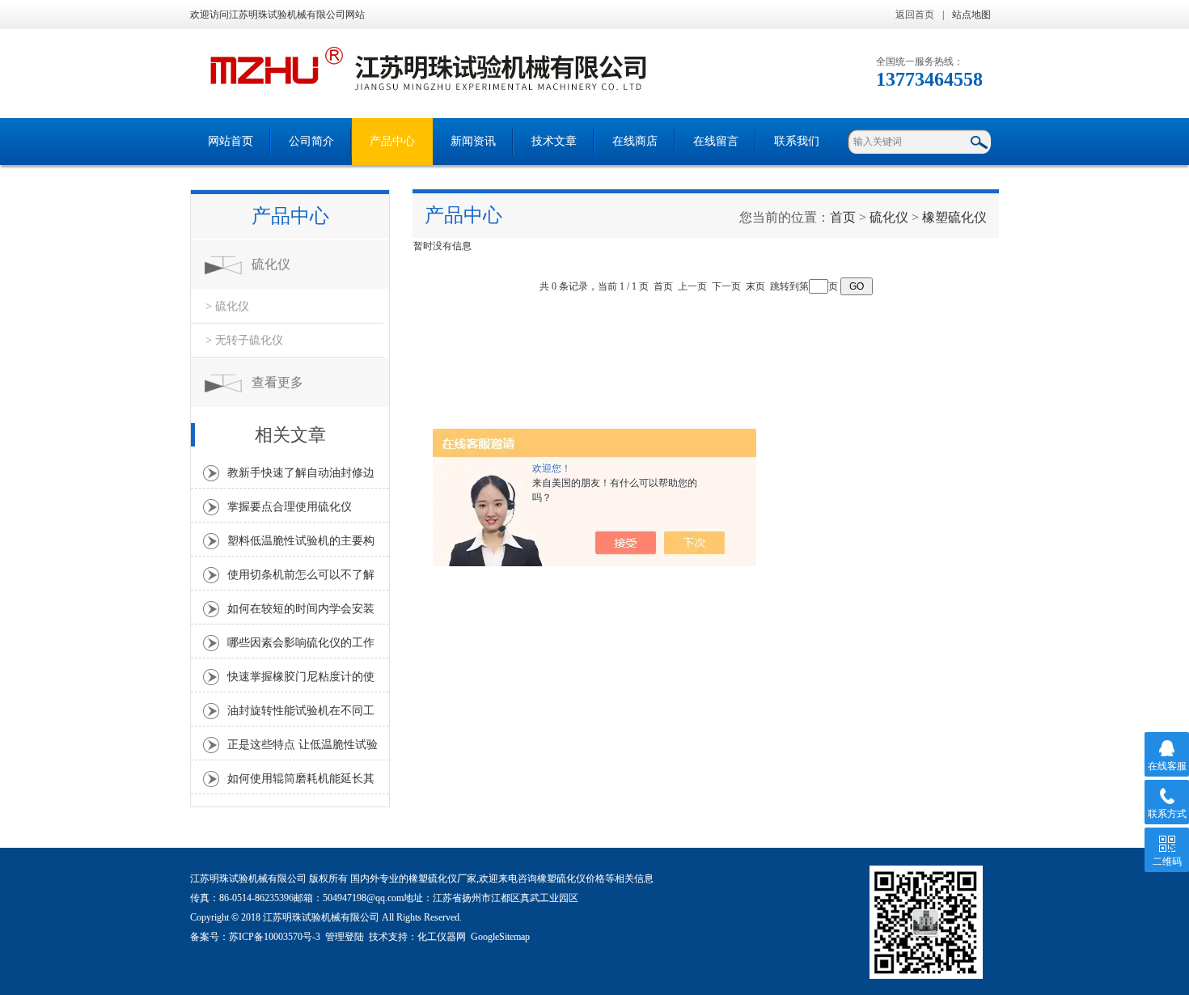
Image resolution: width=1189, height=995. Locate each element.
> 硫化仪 (227, 306)
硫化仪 (271, 264)
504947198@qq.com (363, 898)
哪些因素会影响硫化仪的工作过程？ (300, 647)
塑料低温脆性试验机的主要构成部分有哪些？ (300, 545)
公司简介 (311, 141)
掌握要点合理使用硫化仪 (289, 507)
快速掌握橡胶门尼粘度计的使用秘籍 (300, 681)
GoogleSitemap (500, 936)
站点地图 (971, 14)
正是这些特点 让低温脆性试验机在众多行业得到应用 (302, 749)
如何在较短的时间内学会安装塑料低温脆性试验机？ (300, 613)
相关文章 (290, 435)
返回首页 (914, 14)
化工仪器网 (441, 936)
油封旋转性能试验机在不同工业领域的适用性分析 (300, 715)
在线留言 (715, 141)
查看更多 (277, 382)
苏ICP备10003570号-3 (274, 936)
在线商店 (635, 141)
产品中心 (392, 141)
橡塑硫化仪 (954, 217)
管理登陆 (344, 936)
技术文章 (554, 141)
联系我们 (796, 141)
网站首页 (230, 141)
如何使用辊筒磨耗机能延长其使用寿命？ (300, 783)
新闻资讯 (473, 141)
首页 (843, 217)
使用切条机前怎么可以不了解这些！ (300, 579)
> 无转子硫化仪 (244, 340)
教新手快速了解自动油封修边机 (300, 477)
